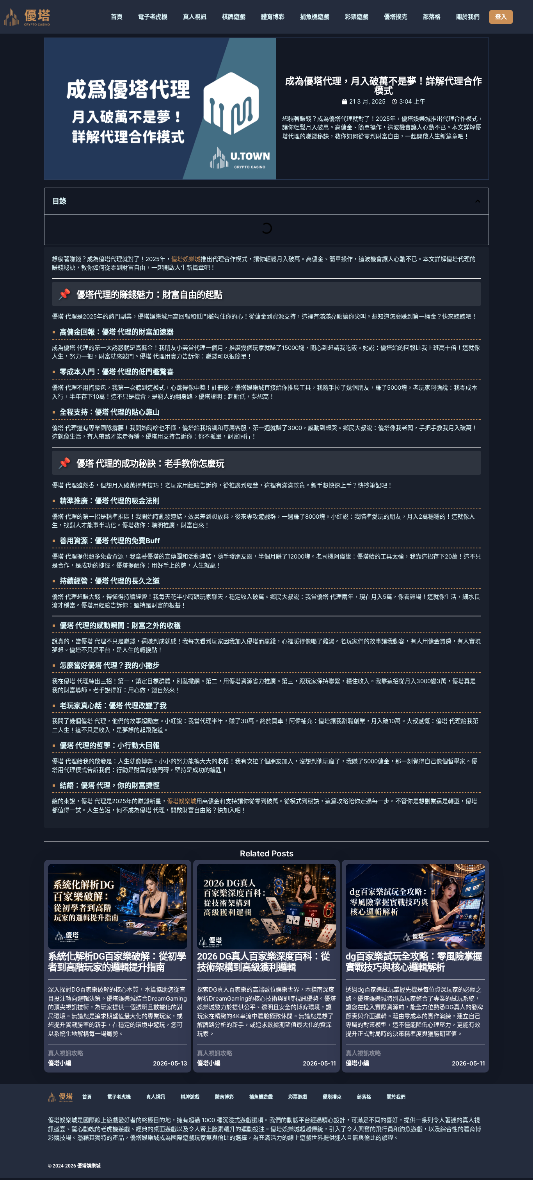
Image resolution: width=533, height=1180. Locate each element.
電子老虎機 (152, 16)
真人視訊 (194, 16)
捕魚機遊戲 (314, 16)
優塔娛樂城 (186, 259)
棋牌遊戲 (233, 16)
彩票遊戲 (356, 16)
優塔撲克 (395, 16)
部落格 (432, 16)
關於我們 (468, 16)
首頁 (117, 16)
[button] (478, 201)
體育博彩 (272, 16)
